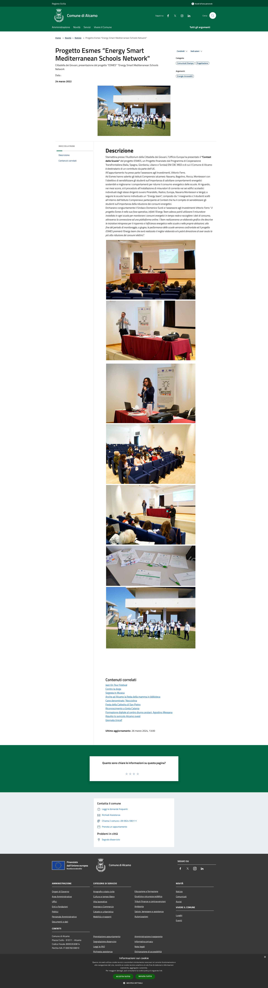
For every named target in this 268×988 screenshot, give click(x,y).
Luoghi (179, 915)
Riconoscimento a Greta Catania (122, 708)
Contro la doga (113, 689)
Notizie (78, 38)
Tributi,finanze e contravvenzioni (150, 901)
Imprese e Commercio (103, 906)
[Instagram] (181, 15)
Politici (55, 911)
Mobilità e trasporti (102, 916)
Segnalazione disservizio (104, 941)
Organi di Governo (60, 891)
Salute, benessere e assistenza (149, 911)
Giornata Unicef (114, 720)
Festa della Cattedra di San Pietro (123, 704)
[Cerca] (212, 15)
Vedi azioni (195, 51)
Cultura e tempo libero (103, 896)
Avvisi (179, 901)
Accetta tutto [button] (123, 976)
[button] (134, 983)
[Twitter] (174, 15)
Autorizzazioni (141, 916)
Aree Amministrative (62, 896)
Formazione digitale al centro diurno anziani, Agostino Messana (139, 712)
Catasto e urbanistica (103, 911)
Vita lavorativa (100, 901)
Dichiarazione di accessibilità (148, 951)
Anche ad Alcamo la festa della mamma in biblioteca (133, 697)
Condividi (181, 51)
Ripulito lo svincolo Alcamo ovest (123, 716)
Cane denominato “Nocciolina (121, 700)
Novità (68, 38)
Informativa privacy (144, 941)
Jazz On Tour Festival (116, 685)
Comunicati (181, 896)
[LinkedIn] (188, 15)
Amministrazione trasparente (148, 936)
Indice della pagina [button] (67, 146)
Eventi (179, 920)
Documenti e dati (60, 921)
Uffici (54, 901)
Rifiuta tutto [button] (145, 976)
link (160, 970)
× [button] (265, 957)
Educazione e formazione (146, 891)
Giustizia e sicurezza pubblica (148, 896)
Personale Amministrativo (64, 916)
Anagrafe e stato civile (103, 891)
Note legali (140, 946)
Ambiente (139, 906)
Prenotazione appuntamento (106, 936)
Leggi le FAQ (99, 946)
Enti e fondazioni (60, 906)
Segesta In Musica (115, 693)
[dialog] (134, 971)
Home (58, 38)
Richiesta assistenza (103, 951)
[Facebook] (167, 15)
